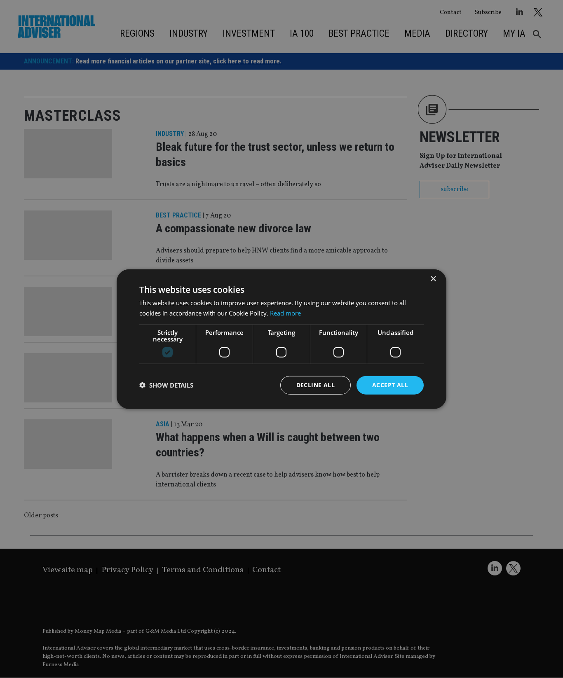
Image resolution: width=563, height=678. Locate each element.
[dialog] (281, 339)
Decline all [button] (315, 385)
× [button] (433, 279)
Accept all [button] (390, 385)
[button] (166, 385)
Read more (285, 313)
